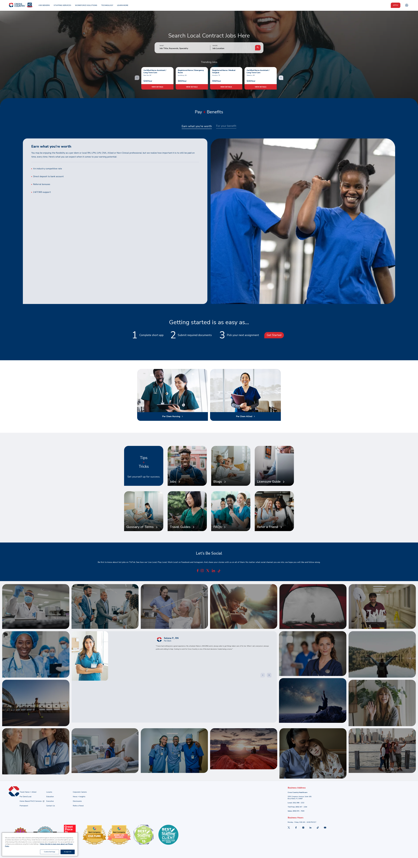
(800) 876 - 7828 (298, 811)
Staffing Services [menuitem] (62, 5)
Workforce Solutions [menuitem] (86, 5)
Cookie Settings (49, 852)
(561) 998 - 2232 (298, 803)
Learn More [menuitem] (122, 5)
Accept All (67, 852)
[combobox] (232, 48)
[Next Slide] (269, 675)
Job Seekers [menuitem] (44, 5)
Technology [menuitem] (107, 5)
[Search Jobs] (258, 47)
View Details (157, 87)
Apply (395, 5)
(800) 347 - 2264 (301, 807)
